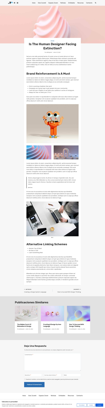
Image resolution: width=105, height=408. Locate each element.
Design (52, 40)
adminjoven (49, 52)
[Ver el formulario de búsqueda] (95, 3)
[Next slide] (77, 219)
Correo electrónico (50, 375)
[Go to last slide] (27, 219)
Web (65, 375)
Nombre (28, 375)
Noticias (63, 3)
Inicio (33, 3)
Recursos (80, 3)
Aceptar (91, 405)
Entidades (71, 3)
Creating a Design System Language (35, 291)
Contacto (89, 3)
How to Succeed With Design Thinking (69, 291)
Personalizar (82, 405)
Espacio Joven (53, 3)
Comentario (29, 355)
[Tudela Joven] (10, 3)
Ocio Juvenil (42, 3)
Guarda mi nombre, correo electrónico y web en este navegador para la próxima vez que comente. (52, 379)
